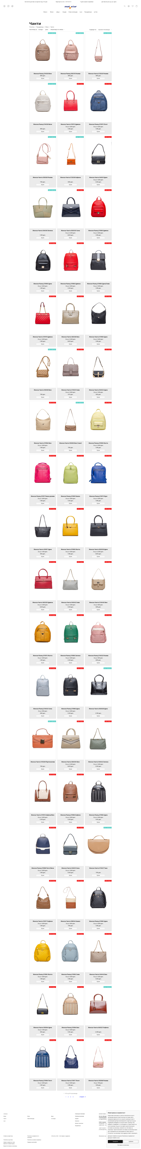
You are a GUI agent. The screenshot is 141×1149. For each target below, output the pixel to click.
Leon (81, 12)
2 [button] (68, 1097)
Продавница (39, 27)
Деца (58, 12)
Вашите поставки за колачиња (10, 1146)
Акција (64, 12)
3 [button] (70, 1097)
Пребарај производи (79, 1116)
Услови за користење (8, 1136)
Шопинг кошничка (79, 1123)
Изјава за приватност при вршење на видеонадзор (9, 1143)
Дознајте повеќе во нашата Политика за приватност (121, 1136)
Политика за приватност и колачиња (33, 1136)
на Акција (53, 1118)
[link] (123, 1144)
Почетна (31, 27)
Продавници (88, 12)
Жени (52, 12)
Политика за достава (8, 1139)
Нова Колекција (30, 1118)
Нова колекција (73, 12)
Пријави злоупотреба (32, 1142)
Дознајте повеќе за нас (114, 1137)
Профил (77, 1118)
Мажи (45, 12)
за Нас (96, 12)
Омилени (77, 1121)
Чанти (52, 27)
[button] (70, 7)
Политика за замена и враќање (34, 1139)
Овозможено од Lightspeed (105, 1136)
